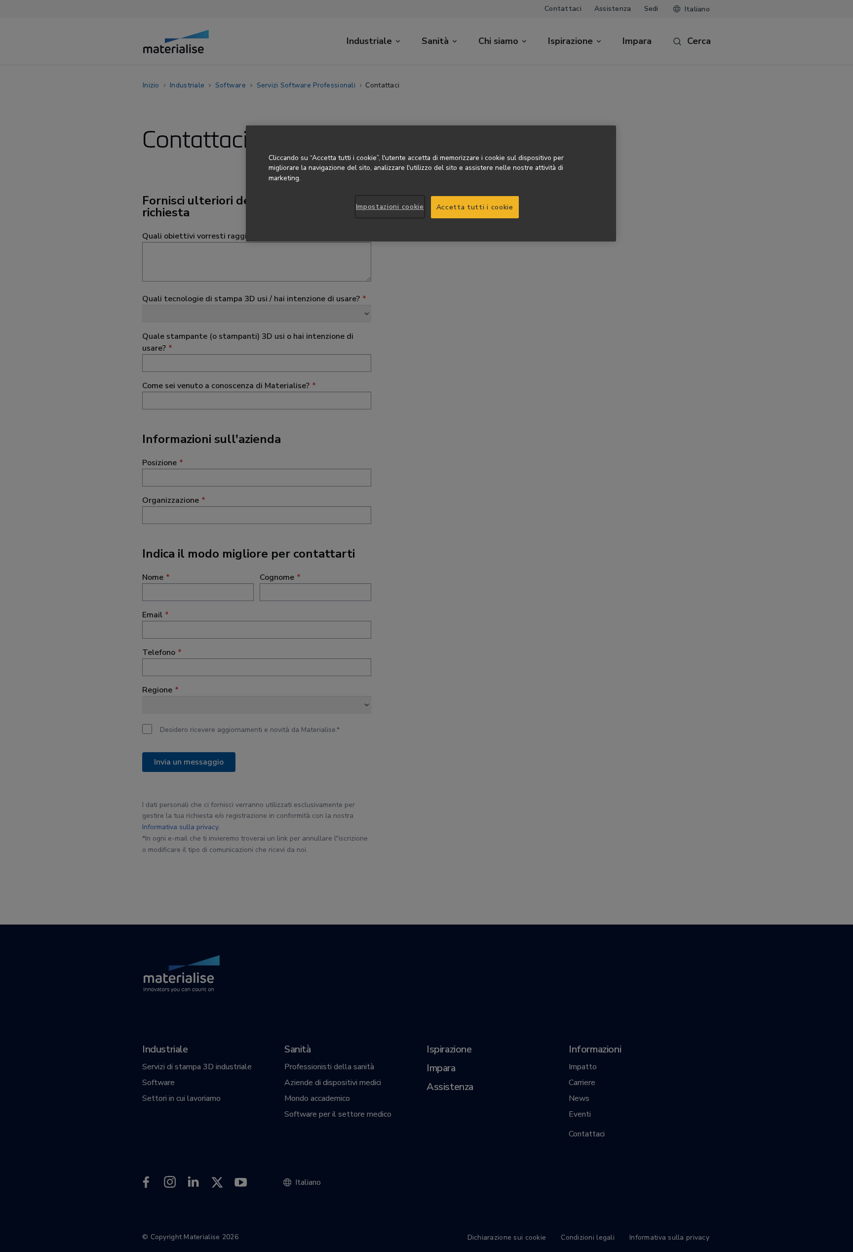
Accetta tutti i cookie (474, 207)
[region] (431, 183)
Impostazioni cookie (390, 206)
